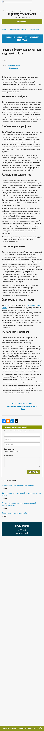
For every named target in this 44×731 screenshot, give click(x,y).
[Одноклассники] (8, 421)
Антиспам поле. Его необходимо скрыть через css (19, 431)
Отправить (33, 472)
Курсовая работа (14, 65)
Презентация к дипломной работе (15, 513)
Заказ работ (22, 21)
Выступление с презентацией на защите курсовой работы (21, 494)
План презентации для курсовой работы (18, 485)
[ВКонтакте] (4, 421)
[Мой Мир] (12, 421)
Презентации (13, 68)
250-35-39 (22, 14)
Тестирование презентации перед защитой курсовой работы (19, 504)
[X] (16, 421)
